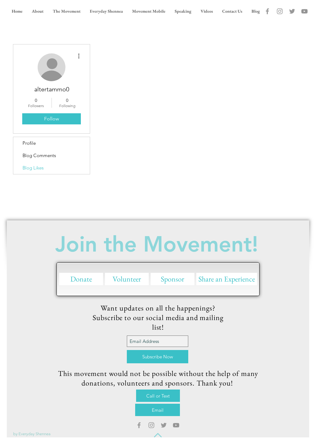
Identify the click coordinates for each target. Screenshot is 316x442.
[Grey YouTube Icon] (304, 11)
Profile (29, 143)
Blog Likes (33, 168)
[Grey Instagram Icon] (280, 11)
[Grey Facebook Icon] (267, 11)
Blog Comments (39, 155)
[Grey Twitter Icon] (292, 11)
